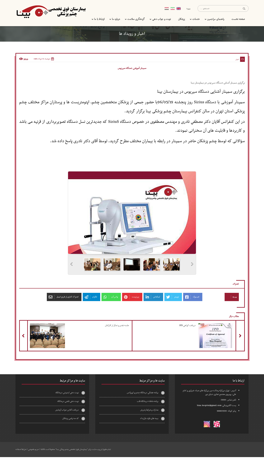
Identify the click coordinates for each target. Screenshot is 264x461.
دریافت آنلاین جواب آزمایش (67, 410)
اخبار (237, 59)
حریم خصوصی (33, 449)
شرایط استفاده (20, 449)
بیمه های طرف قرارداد (149, 418)
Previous (72, 264)
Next (192, 264)
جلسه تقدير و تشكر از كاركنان (74, 324)
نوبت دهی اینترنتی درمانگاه (67, 393)
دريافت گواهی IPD (207, 324)
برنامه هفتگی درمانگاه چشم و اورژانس (142, 393)
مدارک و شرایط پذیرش (149, 410)
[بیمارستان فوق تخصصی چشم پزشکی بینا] (50, 12)
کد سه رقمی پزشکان (70, 418)
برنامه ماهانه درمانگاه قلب (147, 401)
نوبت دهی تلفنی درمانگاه (68, 401)
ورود (188, 9)
